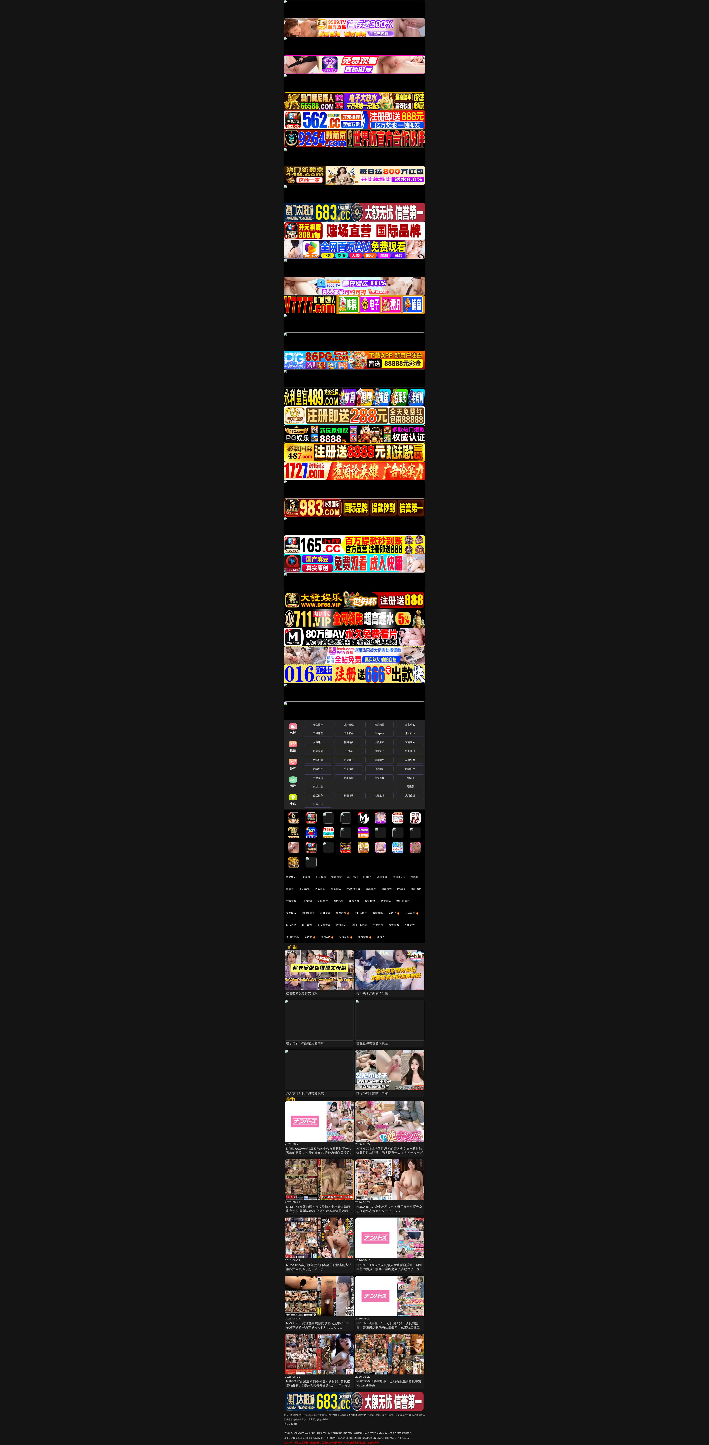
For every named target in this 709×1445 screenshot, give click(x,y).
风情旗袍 (318, 768)
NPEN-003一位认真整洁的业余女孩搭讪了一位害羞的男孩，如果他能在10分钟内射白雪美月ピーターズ (319, 1152)
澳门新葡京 (403, 901)
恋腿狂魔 (410, 760)
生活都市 (318, 795)
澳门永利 (352, 877)
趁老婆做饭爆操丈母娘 (302, 993)
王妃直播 (307, 901)
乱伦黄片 (322, 901)
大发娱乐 (291, 913)
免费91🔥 (310, 937)
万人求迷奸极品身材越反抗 (305, 1093)
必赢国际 (320, 889)
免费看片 (378, 925)
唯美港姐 (379, 742)
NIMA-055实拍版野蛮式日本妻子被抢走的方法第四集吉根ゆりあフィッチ (319, 1267)
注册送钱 (382, 877)
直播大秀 (409, 925)
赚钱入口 (382, 937)
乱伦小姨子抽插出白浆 (372, 1093)
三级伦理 (318, 733)
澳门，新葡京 (359, 925)
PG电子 (367, 877)
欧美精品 (379, 724)
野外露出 (410, 751)
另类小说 (318, 804)
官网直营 (336, 877)
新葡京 (290, 889)
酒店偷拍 (416, 889)
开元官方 (307, 925)
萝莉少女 (410, 724)
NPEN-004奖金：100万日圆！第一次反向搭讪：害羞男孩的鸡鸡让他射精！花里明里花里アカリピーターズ (389, 1327)
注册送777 (399, 877)
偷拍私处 (338, 901)
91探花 (348, 751)
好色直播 (291, 925)
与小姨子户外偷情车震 (372, 993)
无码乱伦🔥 (412, 913)
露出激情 (349, 777)
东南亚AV (410, 742)
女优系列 (349, 760)
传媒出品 (318, 786)
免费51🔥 (394, 913)
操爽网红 (371, 889)
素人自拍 (410, 733)
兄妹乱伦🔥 (346, 937)
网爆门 (410, 777)
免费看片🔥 (343, 913)
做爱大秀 (393, 925)
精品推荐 (318, 724)
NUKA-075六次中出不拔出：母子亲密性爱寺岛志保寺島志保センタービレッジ (389, 1209)
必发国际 (386, 901)
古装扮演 (318, 760)
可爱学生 (379, 760)
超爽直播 (386, 889)
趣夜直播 (354, 901)
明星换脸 (349, 768)
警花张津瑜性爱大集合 (372, 1043)
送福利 (414, 877)
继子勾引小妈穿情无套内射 (305, 1043)
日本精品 (349, 733)
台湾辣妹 (318, 742)
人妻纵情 (379, 795)
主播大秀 (291, 901)
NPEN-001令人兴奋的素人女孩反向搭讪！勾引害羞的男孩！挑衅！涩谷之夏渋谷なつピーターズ (389, 1269)
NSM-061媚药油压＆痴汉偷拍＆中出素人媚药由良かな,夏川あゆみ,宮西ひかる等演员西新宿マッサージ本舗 (318, 1211)
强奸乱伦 (349, 724)
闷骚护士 (410, 768)
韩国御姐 (349, 742)
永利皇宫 (325, 913)
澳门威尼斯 (292, 937)
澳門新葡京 (308, 913)
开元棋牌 (321, 877)
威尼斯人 (291, 877)
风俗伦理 (410, 795)
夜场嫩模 (370, 901)
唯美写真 (379, 777)
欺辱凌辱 (318, 751)
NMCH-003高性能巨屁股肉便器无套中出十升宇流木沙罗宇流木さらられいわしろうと (318, 1325)
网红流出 (379, 751)
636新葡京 (361, 913)
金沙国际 (341, 925)
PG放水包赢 (353, 889)
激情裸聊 (378, 913)
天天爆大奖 (323, 925)
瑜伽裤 (379, 768)
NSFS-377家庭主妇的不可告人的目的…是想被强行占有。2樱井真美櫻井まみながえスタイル (318, 1383)
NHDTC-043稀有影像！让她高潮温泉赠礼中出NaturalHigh (388, 1383)
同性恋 (410, 786)
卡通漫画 (318, 777)
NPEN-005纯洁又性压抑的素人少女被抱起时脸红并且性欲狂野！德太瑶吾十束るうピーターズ (389, 1150)
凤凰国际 (336, 889)
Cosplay (379, 733)
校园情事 (349, 795)
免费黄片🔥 (365, 937)
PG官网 (306, 877)
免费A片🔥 (327, 937)
